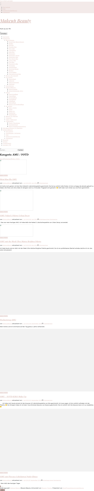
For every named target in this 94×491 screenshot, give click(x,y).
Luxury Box (12, 60)
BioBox (11, 43)
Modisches (12, 113)
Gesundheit (12, 79)
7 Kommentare (47, 323)
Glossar (5, 142)
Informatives (10, 86)
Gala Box (11, 52)
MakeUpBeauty (11, 87)
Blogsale (5, 140)
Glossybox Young (14, 55)
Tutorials (8, 118)
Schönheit (9, 106)
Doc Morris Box (13, 59)
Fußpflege (12, 101)
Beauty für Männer (12, 116)
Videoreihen (9, 121)
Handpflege (12, 99)
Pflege (8, 92)
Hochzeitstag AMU (8, 319)
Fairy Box (12, 49)
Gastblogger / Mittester (13, 133)
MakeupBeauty (7, 183)
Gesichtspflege (13, 94)
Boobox (11, 71)
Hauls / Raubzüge (14, 123)
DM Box (11, 45)
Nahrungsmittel (14, 82)
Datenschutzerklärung (10, 10)
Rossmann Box (13, 64)
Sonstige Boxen (14, 69)
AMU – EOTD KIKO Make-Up (13, 396)
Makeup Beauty (15, 20)
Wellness (11, 84)
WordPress (66, 488)
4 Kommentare (43, 245)
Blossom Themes (47, 488)
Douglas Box (13, 47)
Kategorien (6, 38)
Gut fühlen (9, 77)
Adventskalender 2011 (16, 91)
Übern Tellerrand (11, 120)
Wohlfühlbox (13, 67)
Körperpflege (13, 98)
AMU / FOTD (13, 108)
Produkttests (7, 143)
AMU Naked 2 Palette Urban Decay (15, 215)
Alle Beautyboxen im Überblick (12, 128)
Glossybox (12, 54)
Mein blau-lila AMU (8, 179)
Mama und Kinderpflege (16, 104)
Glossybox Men (13, 57)
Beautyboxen (10, 40)
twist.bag (12, 65)
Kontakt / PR (7, 145)
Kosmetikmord (13, 125)
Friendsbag (12, 50)
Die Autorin (6, 7)
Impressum (6, 12)
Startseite (6, 37)
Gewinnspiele (13, 89)
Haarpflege (12, 96)
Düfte (10, 109)
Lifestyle (11, 81)
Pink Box (11, 62)
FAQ (4, 9)
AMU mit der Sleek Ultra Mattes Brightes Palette (20, 241)
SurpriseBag (12, 72)
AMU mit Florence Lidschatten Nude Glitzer (19, 476)
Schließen (4, 33)
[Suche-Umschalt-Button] (0, 148)
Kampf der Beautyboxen (16, 42)
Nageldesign (13, 114)
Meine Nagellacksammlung (17, 126)
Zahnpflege (12, 103)
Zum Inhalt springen (6, 1)
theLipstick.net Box (15, 74)
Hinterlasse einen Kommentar (48, 219)
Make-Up (12, 111)
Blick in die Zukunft (12, 76)
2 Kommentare (43, 183)
